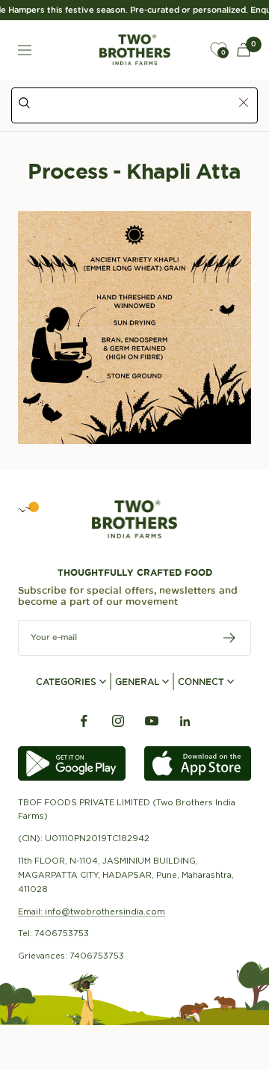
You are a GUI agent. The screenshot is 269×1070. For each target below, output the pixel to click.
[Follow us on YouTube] (151, 721)
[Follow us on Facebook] (84, 721)
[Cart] (243, 50)
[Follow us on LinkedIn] (185, 721)
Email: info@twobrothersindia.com (91, 911)
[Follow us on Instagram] (117, 721)
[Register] (229, 638)
